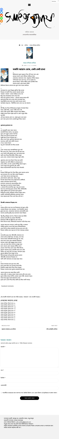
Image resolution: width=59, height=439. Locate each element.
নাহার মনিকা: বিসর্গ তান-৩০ (8, 305)
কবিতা (26, 45)
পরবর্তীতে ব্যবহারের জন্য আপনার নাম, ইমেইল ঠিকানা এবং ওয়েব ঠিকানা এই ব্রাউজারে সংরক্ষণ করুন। (30, 393)
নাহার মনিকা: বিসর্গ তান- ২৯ (8, 307)
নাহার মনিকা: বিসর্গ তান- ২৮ (8, 309)
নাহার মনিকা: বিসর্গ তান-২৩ (8, 318)
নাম (2, 370)
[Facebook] (1, 9)
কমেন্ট (3, 347)
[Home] (19, 45)
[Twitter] (1, 12)
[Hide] (0, 24)
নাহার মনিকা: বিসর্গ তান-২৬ (8, 312)
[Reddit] (1, 15)
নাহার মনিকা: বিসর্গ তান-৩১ (8, 303)
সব (22, 45)
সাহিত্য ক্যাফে (29, 32)
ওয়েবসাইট (3, 385)
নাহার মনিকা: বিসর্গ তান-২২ (8, 320)
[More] (1, 21)
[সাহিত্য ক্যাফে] (29, 20)
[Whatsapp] (1, 18)
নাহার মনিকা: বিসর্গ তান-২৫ (8, 314)
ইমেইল (3, 378)
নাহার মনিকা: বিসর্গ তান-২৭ (8, 311)
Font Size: (54, 1)
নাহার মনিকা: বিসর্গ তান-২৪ (8, 316)
